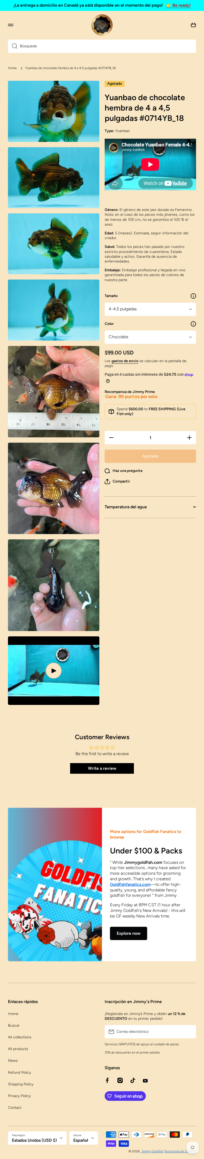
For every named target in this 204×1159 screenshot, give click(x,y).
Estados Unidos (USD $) (34, 1140)
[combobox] (102, 46)
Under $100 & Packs (146, 851)
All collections (19, 1037)
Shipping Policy (20, 1084)
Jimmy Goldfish (152, 1151)
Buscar (14, 1025)
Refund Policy (19, 1072)
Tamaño (111, 296)
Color (109, 324)
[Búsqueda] (12, 46)
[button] (117, 481)
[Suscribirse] (189, 1031)
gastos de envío (125, 361)
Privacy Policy (19, 1096)
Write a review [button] (102, 768)
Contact (15, 1107)
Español (80, 1140)
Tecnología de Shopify (180, 1151)
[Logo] (102, 25)
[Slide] (193, 296)
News (13, 1060)
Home (12, 68)
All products (18, 1049)
